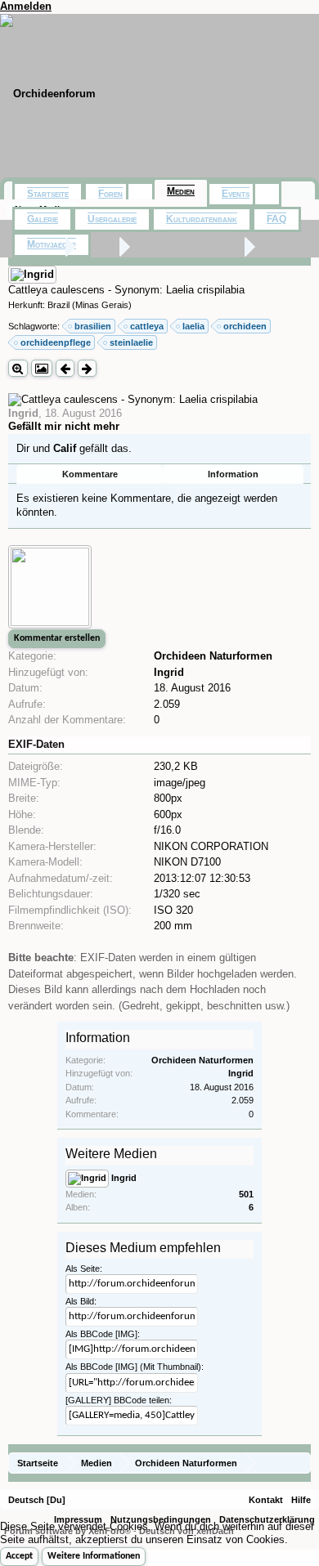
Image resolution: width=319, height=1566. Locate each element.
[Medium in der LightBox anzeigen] (41, 368)
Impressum (78, 1519)
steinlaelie (131, 342)
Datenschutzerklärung (267, 1519)
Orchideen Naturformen (213, 656)
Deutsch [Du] (36, 1500)
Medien (181, 191)
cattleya (147, 326)
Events (235, 193)
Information (233, 474)
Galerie (42, 219)
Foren (110, 193)
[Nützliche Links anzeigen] (300, 1462)
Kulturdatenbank (201, 219)
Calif (64, 448)
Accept (19, 1556)
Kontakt (266, 1500)
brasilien (92, 326)
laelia (193, 326)
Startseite (48, 193)
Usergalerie (112, 219)
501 (246, 1194)
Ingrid (23, 413)
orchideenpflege (55, 342)
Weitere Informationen (93, 1556)
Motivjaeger (51, 244)
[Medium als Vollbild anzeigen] (18, 368)
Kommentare (90, 474)
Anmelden (26, 6)
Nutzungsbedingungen (160, 1519)
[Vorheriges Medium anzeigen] (65, 368)
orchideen (245, 326)
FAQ (276, 219)
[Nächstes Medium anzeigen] (87, 368)
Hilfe (301, 1500)
